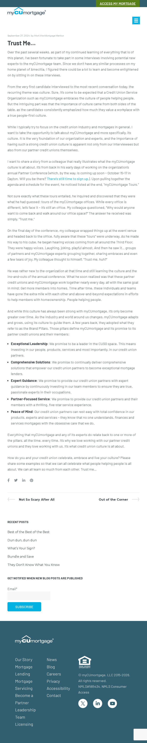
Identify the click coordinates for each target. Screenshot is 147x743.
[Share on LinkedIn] (23, 480)
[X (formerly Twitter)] (82, 703)
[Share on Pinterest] (31, 480)
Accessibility (58, 688)
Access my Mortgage (118, 3)
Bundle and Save (20, 556)
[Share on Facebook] (8, 480)
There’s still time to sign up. (68, 179)
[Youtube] (112, 703)
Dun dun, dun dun (22, 540)
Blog (51, 666)
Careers (54, 673)
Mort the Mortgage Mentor (49, 35)
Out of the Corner (113, 499)
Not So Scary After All (37, 499)
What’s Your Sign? (21, 548)
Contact (54, 695)
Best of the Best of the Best (28, 532)
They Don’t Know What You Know (33, 565)
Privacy (53, 681)
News (52, 659)
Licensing (24, 724)
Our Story (23, 659)
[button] (136, 20)
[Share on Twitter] (16, 480)
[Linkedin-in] (97, 703)
